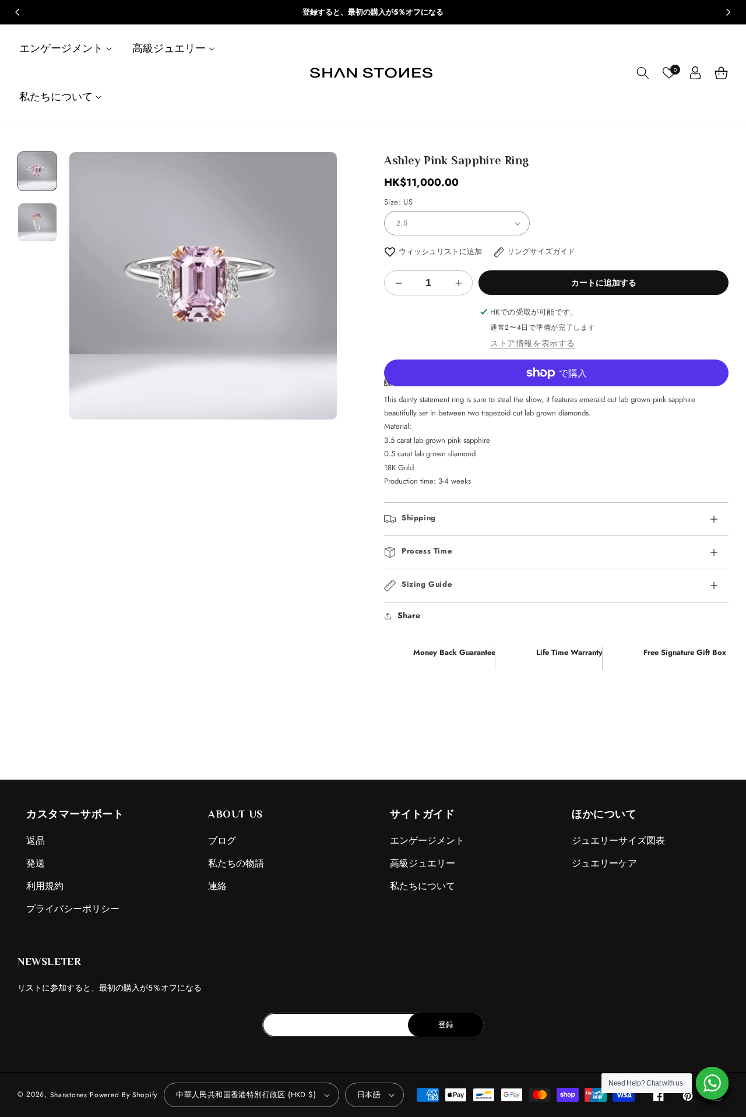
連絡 (217, 886)
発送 (35, 863)
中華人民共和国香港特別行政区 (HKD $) (246, 1094)
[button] (67, 48)
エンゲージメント (427, 840)
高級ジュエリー (422, 863)
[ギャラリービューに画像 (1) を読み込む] (37, 171)
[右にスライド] (728, 12)
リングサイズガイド (541, 251)
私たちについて (422, 886)
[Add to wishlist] (390, 251)
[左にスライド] (17, 12)
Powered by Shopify (123, 1095)
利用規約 (45, 886)
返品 (35, 840)
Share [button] (408, 615)
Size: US (398, 201)
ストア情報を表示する (532, 343)
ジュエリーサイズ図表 (618, 840)
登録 (445, 1024)
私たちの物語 (236, 863)
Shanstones (68, 1095)
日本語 (369, 1094)
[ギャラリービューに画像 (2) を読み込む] (37, 222)
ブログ (222, 840)
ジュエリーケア (604, 863)
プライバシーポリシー (72, 908)
